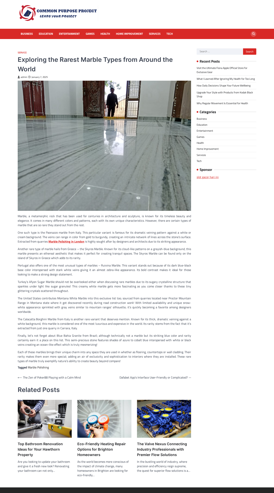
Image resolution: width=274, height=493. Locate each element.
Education (46, 34)
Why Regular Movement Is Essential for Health (222, 103)
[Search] (253, 34)
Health (105, 34)
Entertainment (69, 34)
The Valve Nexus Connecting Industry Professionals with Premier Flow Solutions (162, 449)
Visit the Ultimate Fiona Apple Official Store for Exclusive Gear (222, 70)
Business (27, 34)
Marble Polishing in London (66, 241)
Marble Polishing (38, 367)
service (22, 52)
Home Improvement (129, 34)
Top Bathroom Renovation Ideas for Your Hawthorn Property (40, 449)
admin (24, 77)
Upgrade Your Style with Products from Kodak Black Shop (225, 94)
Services (154, 34)
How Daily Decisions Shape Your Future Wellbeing (224, 85)
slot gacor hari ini (208, 177)
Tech (169, 34)
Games (90, 34)
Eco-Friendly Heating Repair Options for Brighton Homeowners (101, 449)
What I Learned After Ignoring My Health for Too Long (226, 79)
